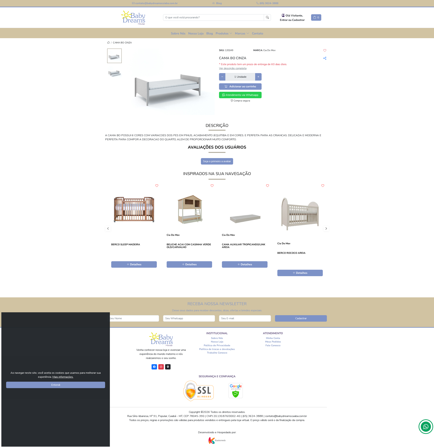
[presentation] (105, 229)
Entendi (55, 385)
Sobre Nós (217, 338)
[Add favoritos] (157, 185)
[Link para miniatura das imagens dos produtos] (114, 56)
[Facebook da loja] (154, 366)
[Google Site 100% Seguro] (235, 390)
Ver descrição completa (232, 68)
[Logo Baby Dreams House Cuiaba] (133, 17)
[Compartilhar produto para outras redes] (324, 58)
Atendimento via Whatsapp (241, 95)
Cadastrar (301, 318)
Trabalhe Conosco (217, 352)
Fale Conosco (272, 345)
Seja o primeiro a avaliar (217, 161)
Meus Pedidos (273, 341)
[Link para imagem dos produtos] (170, 82)
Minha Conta (273, 338)
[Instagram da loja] (161, 366)
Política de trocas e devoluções (217, 349)
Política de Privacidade (217, 345)
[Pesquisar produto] (267, 17)
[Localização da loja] (167, 366)
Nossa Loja (217, 341)
